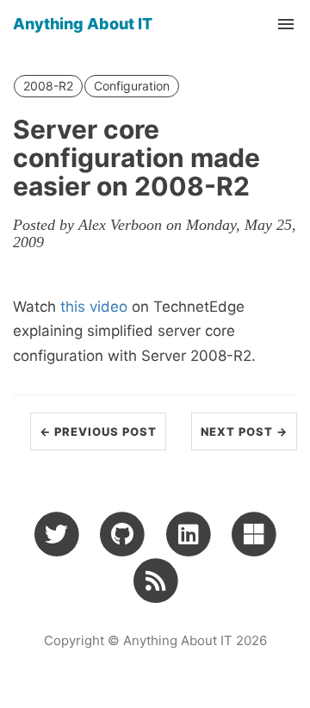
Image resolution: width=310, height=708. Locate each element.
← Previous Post (98, 431)
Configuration (132, 85)
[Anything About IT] (155, 579)
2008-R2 (48, 85)
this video (93, 306)
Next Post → (244, 431)
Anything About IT (82, 24)
